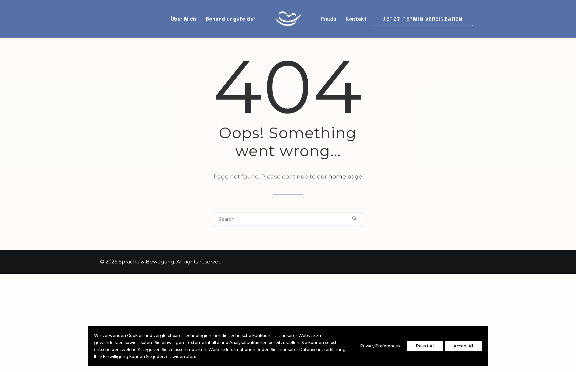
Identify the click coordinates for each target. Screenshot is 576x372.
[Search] (288, 219)
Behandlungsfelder (231, 19)
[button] (354, 218)
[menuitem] (424, 19)
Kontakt (356, 19)
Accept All (463, 345)
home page (345, 176)
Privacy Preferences (380, 345)
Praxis (329, 19)
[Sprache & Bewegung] (288, 19)
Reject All (425, 345)
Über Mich (183, 19)
